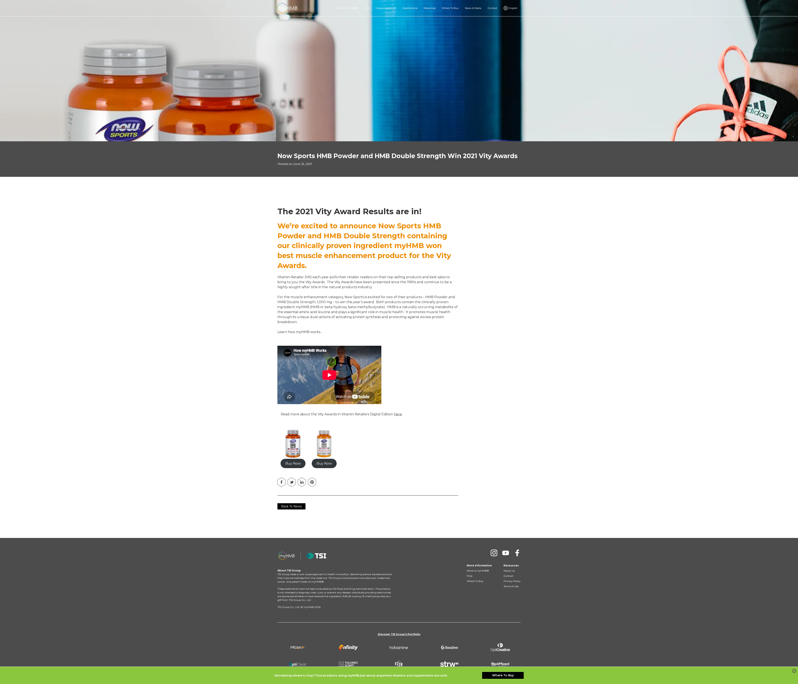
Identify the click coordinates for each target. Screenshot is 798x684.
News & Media (473, 8)
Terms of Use (511, 586)
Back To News (291, 506)
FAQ (366, 8)
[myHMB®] (287, 8)
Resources (430, 8)
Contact (492, 8)
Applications (410, 8)
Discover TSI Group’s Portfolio (399, 634)
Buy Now (293, 463)
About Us (509, 570)
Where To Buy (450, 8)
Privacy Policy (512, 581)
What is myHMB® (346, 8)
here (398, 414)
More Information (479, 565)
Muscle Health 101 (386, 8)
